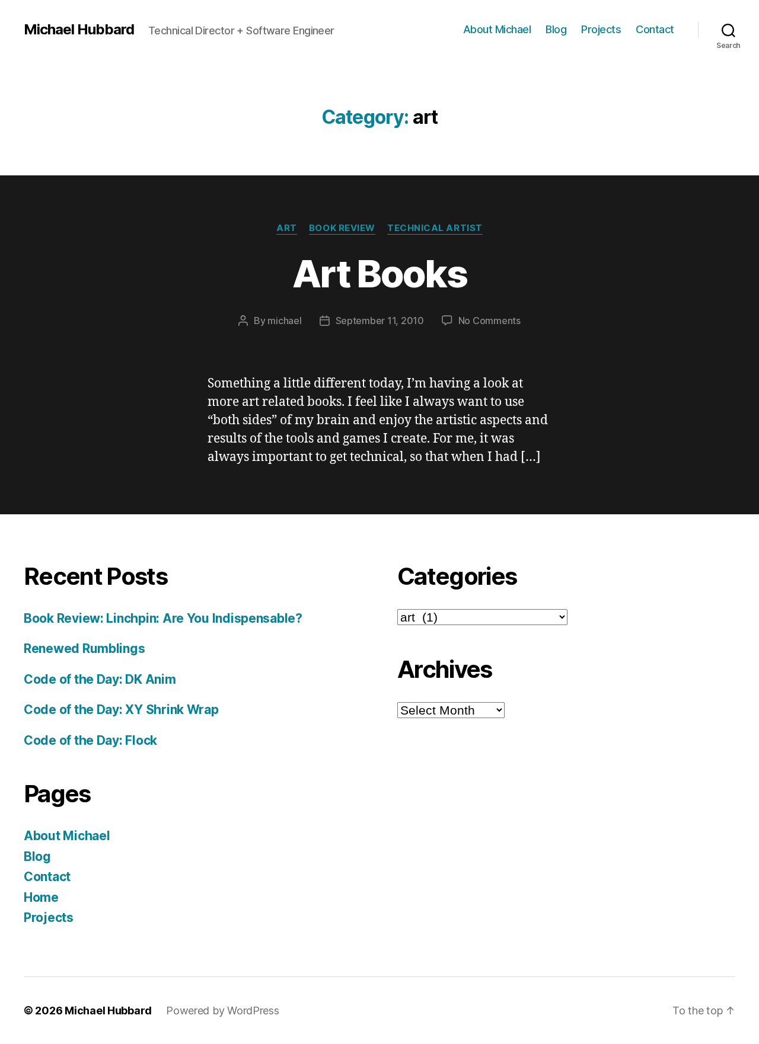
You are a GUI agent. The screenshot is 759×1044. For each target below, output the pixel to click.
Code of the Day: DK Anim (100, 679)
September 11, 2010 (380, 320)
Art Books (379, 273)
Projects (601, 29)
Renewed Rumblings (84, 648)
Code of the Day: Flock (90, 740)
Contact (655, 29)
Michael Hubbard (79, 30)
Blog (556, 29)
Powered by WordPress (222, 1010)
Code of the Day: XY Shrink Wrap (121, 709)
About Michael (497, 29)
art (286, 228)
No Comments (489, 320)
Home (41, 897)
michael (284, 320)
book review (342, 228)
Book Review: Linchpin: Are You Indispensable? (163, 618)
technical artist (435, 228)
